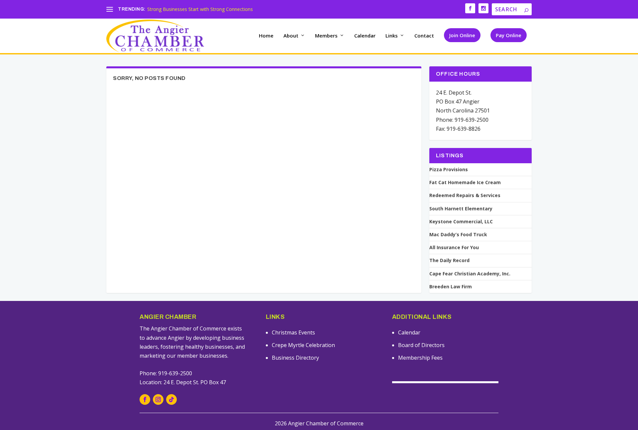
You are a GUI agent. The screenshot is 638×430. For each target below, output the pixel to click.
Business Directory (295, 357)
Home (266, 36)
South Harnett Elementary (460, 209)
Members (326, 36)
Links (391, 36)
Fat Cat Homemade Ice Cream (465, 182)
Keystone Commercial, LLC (461, 222)
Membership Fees (420, 357)
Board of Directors (421, 345)
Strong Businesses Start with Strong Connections (200, 9)
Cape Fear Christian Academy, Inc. (469, 274)
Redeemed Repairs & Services (464, 195)
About (290, 36)
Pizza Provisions (448, 170)
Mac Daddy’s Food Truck (458, 235)
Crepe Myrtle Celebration (303, 345)
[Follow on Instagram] (158, 399)
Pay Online (508, 35)
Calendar (364, 36)
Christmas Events (293, 332)
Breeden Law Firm (450, 287)
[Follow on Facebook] (145, 399)
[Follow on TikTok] (171, 399)
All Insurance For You (454, 248)
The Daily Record (449, 260)
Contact (424, 36)
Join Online (462, 35)
